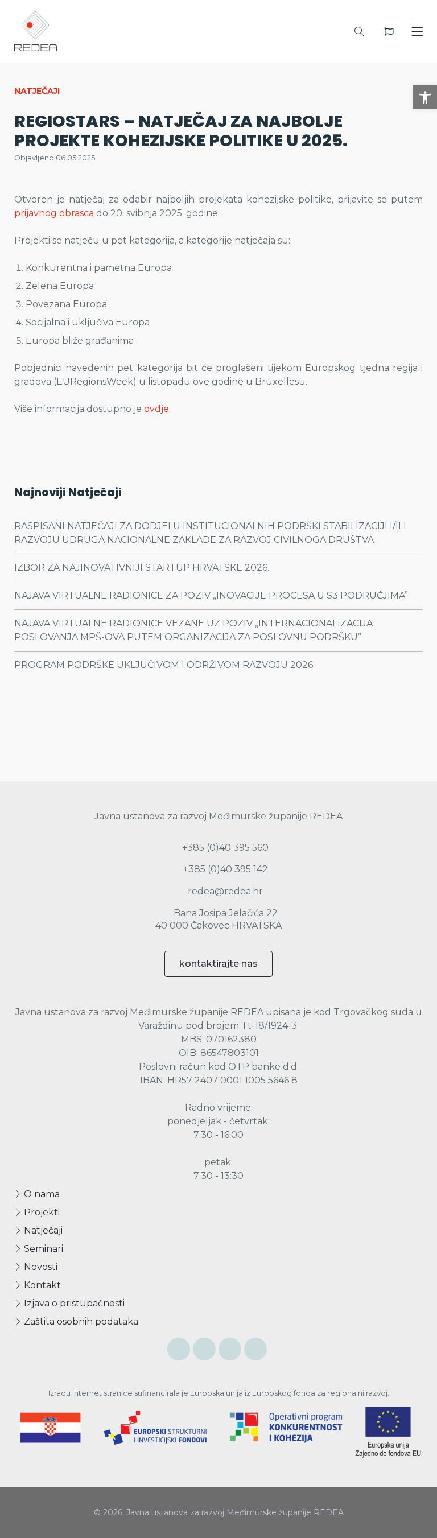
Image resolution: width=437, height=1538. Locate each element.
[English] (388, 32)
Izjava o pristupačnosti (73, 1303)
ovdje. (157, 408)
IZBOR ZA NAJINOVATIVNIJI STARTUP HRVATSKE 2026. (141, 567)
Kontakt (41, 1285)
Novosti (39, 1266)
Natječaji (42, 1230)
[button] (425, 97)
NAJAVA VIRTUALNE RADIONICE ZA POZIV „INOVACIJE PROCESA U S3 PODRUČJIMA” (211, 595)
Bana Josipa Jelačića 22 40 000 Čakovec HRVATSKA (218, 919)
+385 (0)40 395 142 (224, 869)
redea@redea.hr (224, 891)
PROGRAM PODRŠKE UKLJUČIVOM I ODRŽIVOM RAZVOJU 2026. (164, 664)
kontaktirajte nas (218, 963)
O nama (41, 1194)
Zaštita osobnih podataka (80, 1321)
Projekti (41, 1212)
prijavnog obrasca (54, 213)
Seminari (42, 1248)
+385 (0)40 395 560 (224, 847)
